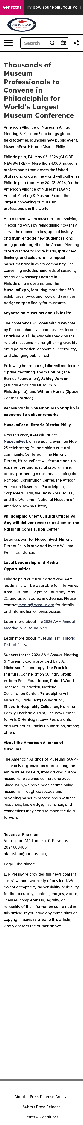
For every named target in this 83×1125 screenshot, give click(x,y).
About (19, 1096)
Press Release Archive (49, 1096)
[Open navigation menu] (8, 43)
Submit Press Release (42, 1106)
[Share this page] (76, 43)
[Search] (52, 43)
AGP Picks (12, 7)
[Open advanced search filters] (63, 43)
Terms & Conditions (41, 1117)
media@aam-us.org (36, 605)
